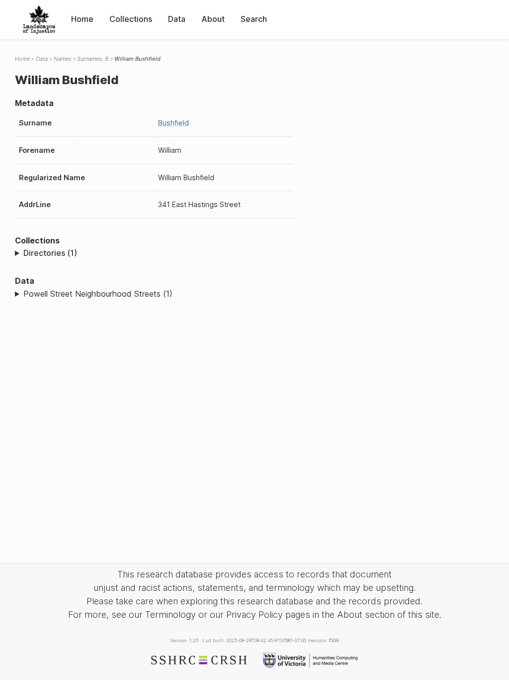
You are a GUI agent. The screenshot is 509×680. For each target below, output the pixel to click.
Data (176, 19)
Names (63, 58)
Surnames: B (92, 58)
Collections (130, 19)
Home (82, 19)
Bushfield (173, 122)
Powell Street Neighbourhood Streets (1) (97, 294)
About (213, 19)
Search (254, 19)
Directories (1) (50, 253)
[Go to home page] (39, 19)
